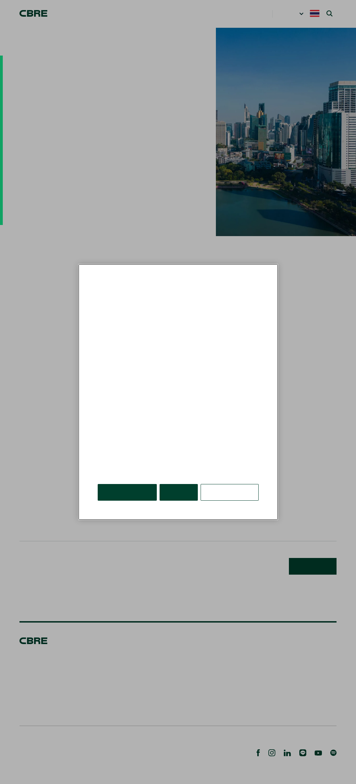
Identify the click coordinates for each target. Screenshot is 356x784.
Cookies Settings (230, 482)
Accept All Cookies (128, 482)
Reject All (179, 482)
